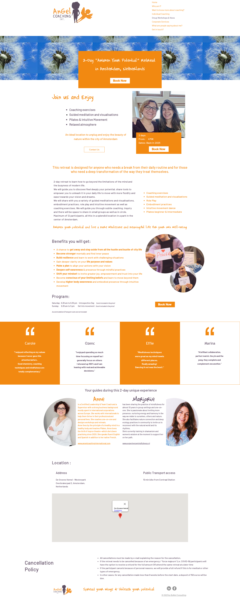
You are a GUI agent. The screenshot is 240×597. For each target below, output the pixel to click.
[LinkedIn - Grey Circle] (169, 588)
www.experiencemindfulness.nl (136, 443)
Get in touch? (158, 29)
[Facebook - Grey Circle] (174, 588)
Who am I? (156, 6)
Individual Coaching (160, 14)
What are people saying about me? (167, 25)
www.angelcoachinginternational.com (94, 443)
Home (154, 2)
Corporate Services (160, 21)
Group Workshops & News (163, 18)
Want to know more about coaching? (168, 10)
